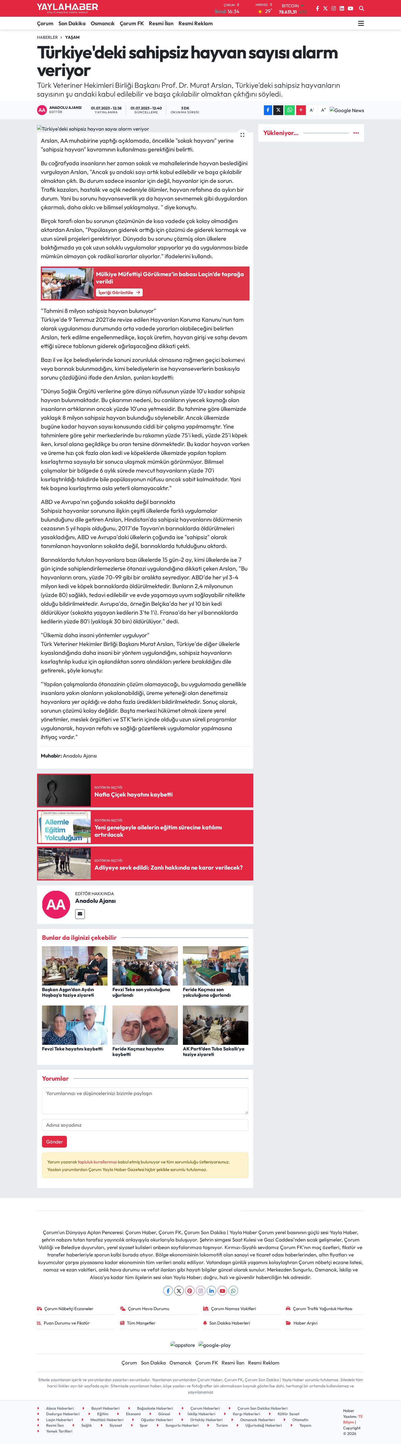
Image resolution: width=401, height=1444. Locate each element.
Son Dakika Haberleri (229, 1323)
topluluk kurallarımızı (98, 1162)
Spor (143, 1425)
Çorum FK (132, 23)
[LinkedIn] (211, 1290)
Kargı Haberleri (246, 1413)
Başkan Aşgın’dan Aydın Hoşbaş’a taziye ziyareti (68, 992)
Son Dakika (72, 23)
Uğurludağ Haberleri (263, 1425)
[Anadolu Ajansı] (56, 904)
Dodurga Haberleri (62, 1413)
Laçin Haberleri (59, 1419)
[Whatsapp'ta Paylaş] (289, 110)
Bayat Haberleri (104, 1408)
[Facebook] (168, 1290)
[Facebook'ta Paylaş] (268, 110)
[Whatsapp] (233, 1290)
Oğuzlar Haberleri (156, 1419)
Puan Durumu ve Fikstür (67, 1323)
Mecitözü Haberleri (106, 1419)
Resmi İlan (161, 23)
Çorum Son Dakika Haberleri (262, 1408)
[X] (179, 1290)
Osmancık (103, 23)
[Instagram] (200, 1290)
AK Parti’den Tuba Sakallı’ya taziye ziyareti (214, 1051)
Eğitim (102, 1413)
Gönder (54, 1141)
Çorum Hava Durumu (148, 1308)
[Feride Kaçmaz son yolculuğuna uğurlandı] (215, 965)
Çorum (45, 23)
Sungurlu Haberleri (181, 1425)
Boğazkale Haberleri (154, 1408)
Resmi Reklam (195, 23)
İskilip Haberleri (201, 1413)
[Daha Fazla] (301, 110)
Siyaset (115, 1425)
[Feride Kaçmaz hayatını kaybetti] (145, 1024)
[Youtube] (222, 1290)
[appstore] (182, 1344)
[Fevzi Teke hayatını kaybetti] (74, 1024)
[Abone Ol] (347, 110)
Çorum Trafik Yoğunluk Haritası (322, 1308)
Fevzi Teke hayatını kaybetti (72, 1049)
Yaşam (72, 37)
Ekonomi (133, 1413)
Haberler (47, 37)
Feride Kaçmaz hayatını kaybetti (138, 1051)
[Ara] (361, 8)
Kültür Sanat (288, 1413)
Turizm (221, 1425)
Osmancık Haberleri (257, 1419)
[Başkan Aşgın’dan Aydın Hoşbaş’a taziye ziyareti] (74, 965)
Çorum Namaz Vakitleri (233, 1308)
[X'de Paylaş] (278, 110)
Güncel (163, 1413)
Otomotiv (300, 1419)
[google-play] (214, 1344)
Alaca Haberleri (59, 1408)
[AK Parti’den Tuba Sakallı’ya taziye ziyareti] (215, 1024)
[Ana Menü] (361, 23)
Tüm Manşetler (141, 1323)
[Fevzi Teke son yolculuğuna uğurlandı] (145, 965)
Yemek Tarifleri (58, 1431)
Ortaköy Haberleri (206, 1419)
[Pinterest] (190, 1290)
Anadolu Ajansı (95, 900)
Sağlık (86, 1425)
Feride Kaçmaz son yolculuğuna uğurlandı (207, 992)
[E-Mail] (80, 914)
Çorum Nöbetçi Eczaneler (68, 1308)
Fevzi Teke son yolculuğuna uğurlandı (141, 992)
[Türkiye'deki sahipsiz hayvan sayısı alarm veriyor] (145, 128)
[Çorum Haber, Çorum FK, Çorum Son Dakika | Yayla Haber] (67, 8)
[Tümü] (356, 133)
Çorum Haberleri (205, 1408)
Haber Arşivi (305, 1323)
